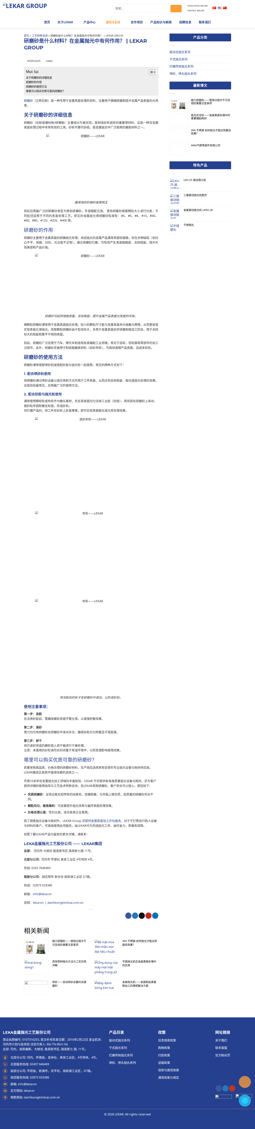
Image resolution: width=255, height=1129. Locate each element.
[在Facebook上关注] (219, 1088)
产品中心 (89, 22)
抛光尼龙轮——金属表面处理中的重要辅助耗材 (210, 117)
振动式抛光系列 (180, 52)
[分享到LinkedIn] (155, 915)
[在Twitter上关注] (225, 1088)
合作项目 (137, 22)
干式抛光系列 (178, 59)
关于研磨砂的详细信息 (39, 77)
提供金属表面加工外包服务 (103, 821)
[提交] (176, 8)
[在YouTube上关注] (232, 1088)
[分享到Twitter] (135, 915)
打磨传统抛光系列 (181, 66)
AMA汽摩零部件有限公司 (205, 145)
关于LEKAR (65, 22)
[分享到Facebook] (128, 915)
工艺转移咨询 (40, 35)
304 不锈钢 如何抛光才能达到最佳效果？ (211, 132)
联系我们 (205, 22)
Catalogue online (197, 6)
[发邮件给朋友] (142, 915)
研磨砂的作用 (34, 82)
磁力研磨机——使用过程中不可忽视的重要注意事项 (210, 102)
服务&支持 (113, 22)
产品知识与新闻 (161, 22)
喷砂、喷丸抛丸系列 (183, 73)
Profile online (195, 11)
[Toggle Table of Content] (150, 72)
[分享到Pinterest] (148, 915)
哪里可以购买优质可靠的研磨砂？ (45, 91)
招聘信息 (185, 22)
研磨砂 (28, 101)
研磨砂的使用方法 (36, 86)
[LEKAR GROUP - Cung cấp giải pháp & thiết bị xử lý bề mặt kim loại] (55, 8)
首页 (47, 22)
